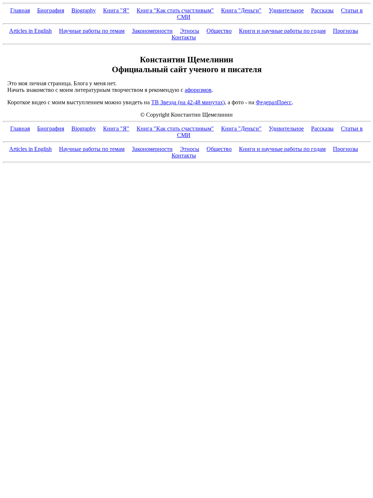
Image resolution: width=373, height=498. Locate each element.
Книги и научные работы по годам (282, 31)
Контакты (184, 37)
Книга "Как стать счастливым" (175, 10)
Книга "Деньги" (241, 10)
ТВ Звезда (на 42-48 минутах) (188, 102)
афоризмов (198, 90)
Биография (50, 10)
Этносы (189, 31)
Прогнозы (345, 31)
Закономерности (152, 31)
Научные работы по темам (92, 31)
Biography (83, 10)
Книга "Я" (116, 10)
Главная (20, 10)
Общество (219, 31)
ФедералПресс (274, 102)
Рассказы (322, 10)
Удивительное (286, 10)
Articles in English (30, 31)
